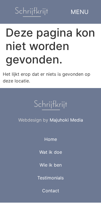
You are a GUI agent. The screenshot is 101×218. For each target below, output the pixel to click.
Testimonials (50, 178)
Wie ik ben (51, 165)
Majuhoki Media (66, 120)
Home (50, 139)
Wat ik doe (50, 152)
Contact (50, 190)
